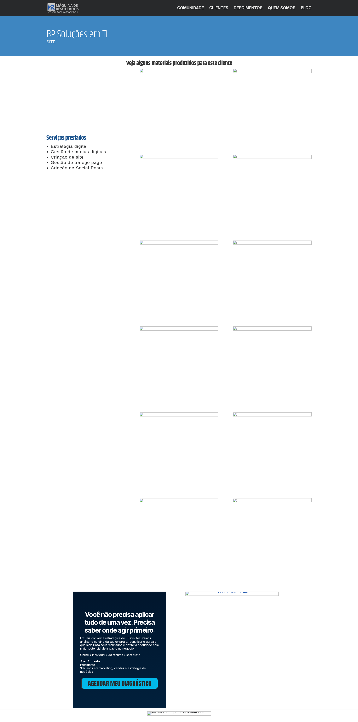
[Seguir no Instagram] (97, 198)
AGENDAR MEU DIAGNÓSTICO (119, 683)
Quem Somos (281, 8)
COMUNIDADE (190, 8)
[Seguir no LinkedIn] (85, 198)
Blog (306, 8)
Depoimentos (248, 8)
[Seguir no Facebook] (72, 198)
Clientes (218, 8)
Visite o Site (86, 180)
